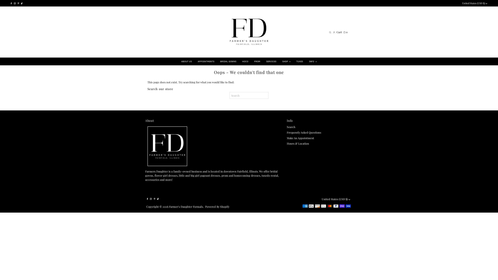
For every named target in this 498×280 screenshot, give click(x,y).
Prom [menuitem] (257, 61)
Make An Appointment (300, 138)
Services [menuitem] (271, 61)
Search (291, 127)
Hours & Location (298, 143)
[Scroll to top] (492, 274)
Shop (285, 61)
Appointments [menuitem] (206, 61)
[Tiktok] (21, 3)
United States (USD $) (474, 3)
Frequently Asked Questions (304, 132)
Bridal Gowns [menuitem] (228, 61)
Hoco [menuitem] (245, 61)
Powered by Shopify (217, 206)
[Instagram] (14, 3)
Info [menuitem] (312, 61)
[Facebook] (11, 3)
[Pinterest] (18, 3)
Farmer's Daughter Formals (186, 206)
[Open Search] (330, 32)
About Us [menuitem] (186, 61)
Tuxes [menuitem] (299, 61)
